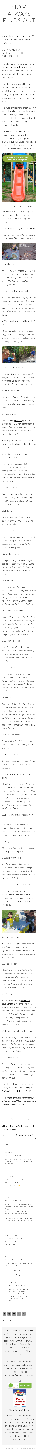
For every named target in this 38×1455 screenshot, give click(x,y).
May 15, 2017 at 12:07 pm (13, 1155)
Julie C (7, 1176)
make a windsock (20, 374)
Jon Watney (9, 1198)
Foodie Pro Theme (23, 1448)
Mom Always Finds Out (19, 14)
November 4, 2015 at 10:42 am (15, 1179)
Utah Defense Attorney (19, 1410)
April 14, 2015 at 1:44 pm (16, 1285)
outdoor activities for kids (23, 1119)
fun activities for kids (11, 67)
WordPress (23, 1452)
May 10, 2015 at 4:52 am (13, 1200)
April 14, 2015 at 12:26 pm (14, 1259)
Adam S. (7, 1152)
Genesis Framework (26, 1450)
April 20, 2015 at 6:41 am (13, 1238)
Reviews (14, 1118)
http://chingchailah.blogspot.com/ (16, 1275)
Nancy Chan (9, 1257)
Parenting (10, 1118)
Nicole (10, 1282)
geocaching (19, 420)
